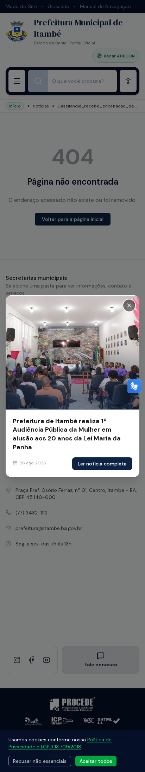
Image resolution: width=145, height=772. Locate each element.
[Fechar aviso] (129, 305)
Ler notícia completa (102, 464)
